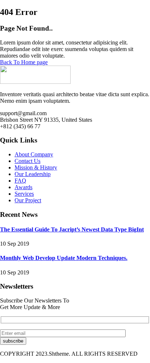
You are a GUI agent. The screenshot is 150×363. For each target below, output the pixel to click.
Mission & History (36, 167)
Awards (23, 187)
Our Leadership (33, 174)
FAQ (20, 180)
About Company (34, 154)
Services (24, 194)
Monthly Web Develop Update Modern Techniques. (63, 258)
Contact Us (27, 161)
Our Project (28, 200)
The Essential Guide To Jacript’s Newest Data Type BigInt (72, 229)
